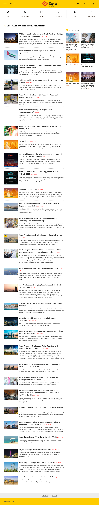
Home (5, 4)
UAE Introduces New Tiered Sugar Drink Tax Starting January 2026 (40, 127)
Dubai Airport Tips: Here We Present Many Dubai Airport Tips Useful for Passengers (38, 219)
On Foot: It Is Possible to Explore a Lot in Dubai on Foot (41, 407)
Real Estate (58, 16)
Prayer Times (24, 141)
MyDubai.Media (9, 486)
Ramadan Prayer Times (28, 189)
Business (41, 16)
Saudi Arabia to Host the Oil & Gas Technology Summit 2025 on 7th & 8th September (40, 155)
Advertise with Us (82, 4)
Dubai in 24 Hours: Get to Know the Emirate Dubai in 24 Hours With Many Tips (41, 332)
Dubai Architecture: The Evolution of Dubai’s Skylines (40, 235)
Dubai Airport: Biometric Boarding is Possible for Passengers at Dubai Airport (38, 378)
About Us (54, 495)
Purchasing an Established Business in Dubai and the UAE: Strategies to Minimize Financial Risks (40, 251)
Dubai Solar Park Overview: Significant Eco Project (39, 268)
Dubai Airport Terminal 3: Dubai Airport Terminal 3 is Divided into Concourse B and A (40, 423)
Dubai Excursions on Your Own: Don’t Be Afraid (38, 437)
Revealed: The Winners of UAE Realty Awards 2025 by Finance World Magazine (88, 86)
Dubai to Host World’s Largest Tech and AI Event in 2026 (87, 45)
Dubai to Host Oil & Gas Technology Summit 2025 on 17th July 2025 (88, 66)
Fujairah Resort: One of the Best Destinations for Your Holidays (40, 304)
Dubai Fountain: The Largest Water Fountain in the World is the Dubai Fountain (39, 347)
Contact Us (45, 495)
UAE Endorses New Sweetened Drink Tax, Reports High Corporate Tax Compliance (41, 35)
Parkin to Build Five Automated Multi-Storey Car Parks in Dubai (41, 81)
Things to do (25, 16)
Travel (75, 16)
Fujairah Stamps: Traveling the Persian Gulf (36, 477)
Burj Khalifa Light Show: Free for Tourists (35, 449)
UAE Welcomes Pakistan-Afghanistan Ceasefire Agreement (37, 51)
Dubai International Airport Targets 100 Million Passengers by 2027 (38, 111)
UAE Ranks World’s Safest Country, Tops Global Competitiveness (72, 46)
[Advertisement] (80, 125)
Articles (12, 4)
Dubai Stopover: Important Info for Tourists (36, 462)
